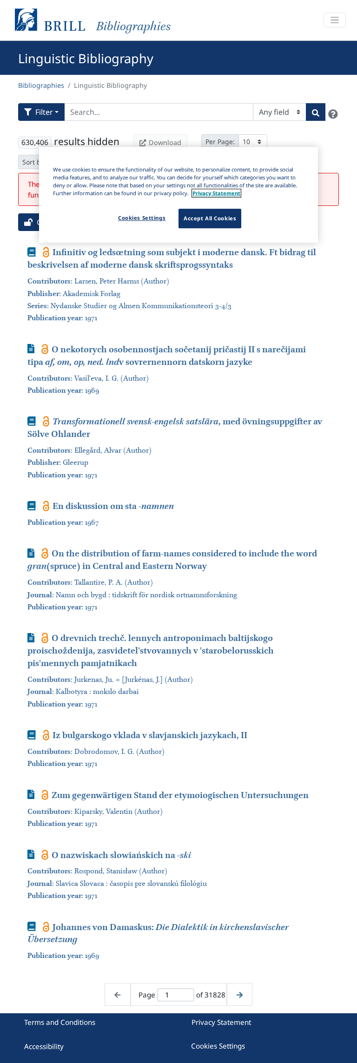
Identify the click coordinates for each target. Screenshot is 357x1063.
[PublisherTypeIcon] (46, 251)
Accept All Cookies (210, 218)
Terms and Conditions (59, 1022)
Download (165, 142)
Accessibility (44, 1046)
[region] (178, 195)
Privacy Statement (221, 1022)
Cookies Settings (218, 1045)
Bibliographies (41, 85)
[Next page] (240, 994)
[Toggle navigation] (335, 20)
